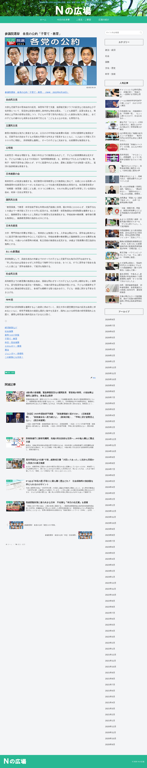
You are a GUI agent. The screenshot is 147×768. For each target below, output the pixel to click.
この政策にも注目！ (14, 357)
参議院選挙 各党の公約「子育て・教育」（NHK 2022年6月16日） (37, 92)
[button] (141, 32)
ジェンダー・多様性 (14, 353)
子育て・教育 (11, 339)
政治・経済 (10, 372)
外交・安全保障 (12, 342)
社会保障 (9, 331)
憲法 (7, 350)
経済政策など (11, 327)
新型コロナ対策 (12, 335)
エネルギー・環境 (13, 346)
